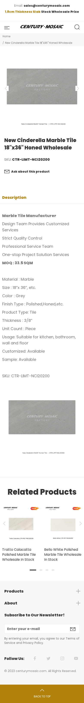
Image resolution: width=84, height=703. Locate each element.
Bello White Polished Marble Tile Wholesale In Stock (62, 554)
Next (80, 523)
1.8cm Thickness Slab (23, 12)
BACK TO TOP (42, 696)
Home (6, 36)
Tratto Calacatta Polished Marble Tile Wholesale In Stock (19, 554)
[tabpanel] (21, 529)
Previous (4, 523)
